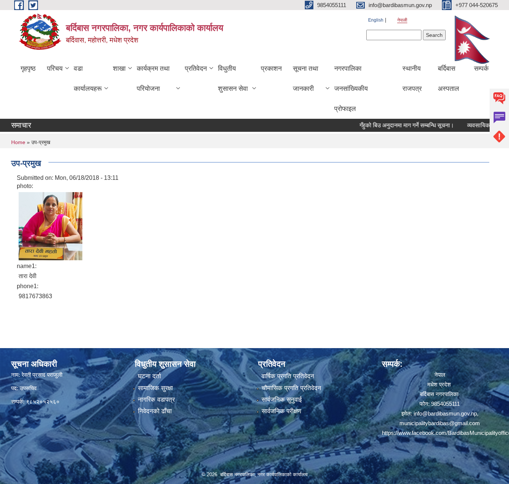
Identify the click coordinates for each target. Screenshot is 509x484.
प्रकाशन (271, 68)
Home (18, 142)
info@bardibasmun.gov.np (445, 413)
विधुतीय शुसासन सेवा (233, 78)
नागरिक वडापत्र (156, 399)
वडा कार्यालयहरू (88, 78)
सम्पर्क (481, 68)
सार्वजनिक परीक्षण (281, 411)
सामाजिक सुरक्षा (155, 388)
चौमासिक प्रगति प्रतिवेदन (291, 388)
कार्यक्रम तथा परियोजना (153, 78)
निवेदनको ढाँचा (155, 411)
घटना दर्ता (149, 376)
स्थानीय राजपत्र (412, 78)
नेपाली (402, 20)
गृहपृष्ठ (28, 68)
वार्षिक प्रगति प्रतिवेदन (288, 376)
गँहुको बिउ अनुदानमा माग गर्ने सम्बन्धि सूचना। (396, 125)
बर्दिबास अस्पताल (448, 78)
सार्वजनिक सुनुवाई (282, 399)
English (375, 20)
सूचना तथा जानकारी (305, 78)
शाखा (119, 68)
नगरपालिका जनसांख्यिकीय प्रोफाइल (351, 88)
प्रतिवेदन (196, 68)
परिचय (55, 68)
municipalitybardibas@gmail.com (439, 423)
